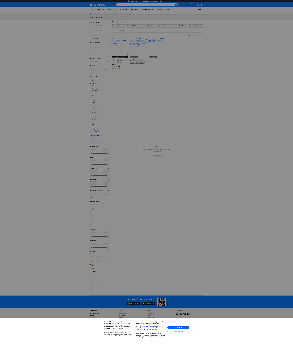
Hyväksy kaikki (178, 327)
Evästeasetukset (178, 331)
